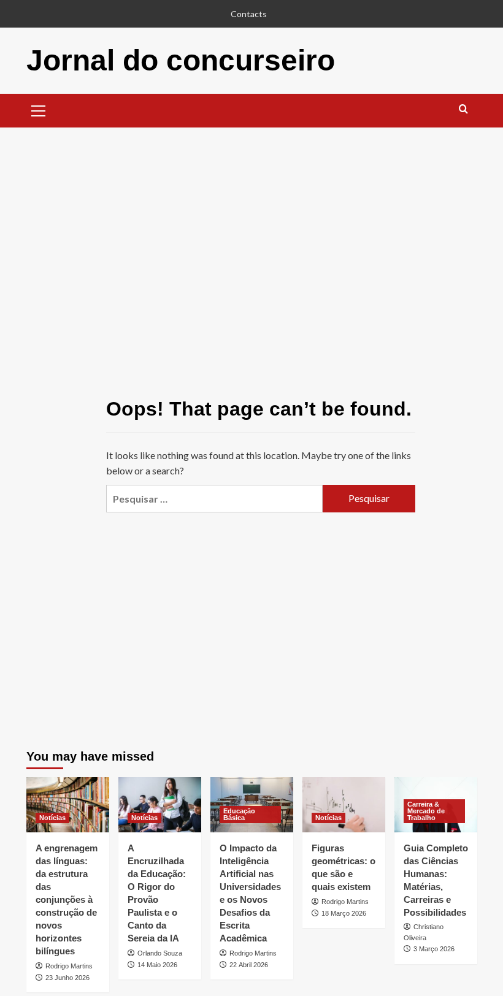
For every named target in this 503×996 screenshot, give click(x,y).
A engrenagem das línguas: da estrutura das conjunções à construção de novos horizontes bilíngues (67, 899)
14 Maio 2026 (157, 964)
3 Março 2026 (434, 948)
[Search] (463, 109)
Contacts (249, 14)
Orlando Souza (159, 953)
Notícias (52, 817)
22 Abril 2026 (248, 964)
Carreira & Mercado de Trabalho (426, 810)
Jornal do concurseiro (180, 60)
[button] (38, 109)
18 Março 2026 (343, 913)
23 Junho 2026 (67, 977)
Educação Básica (239, 814)
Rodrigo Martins (69, 966)
